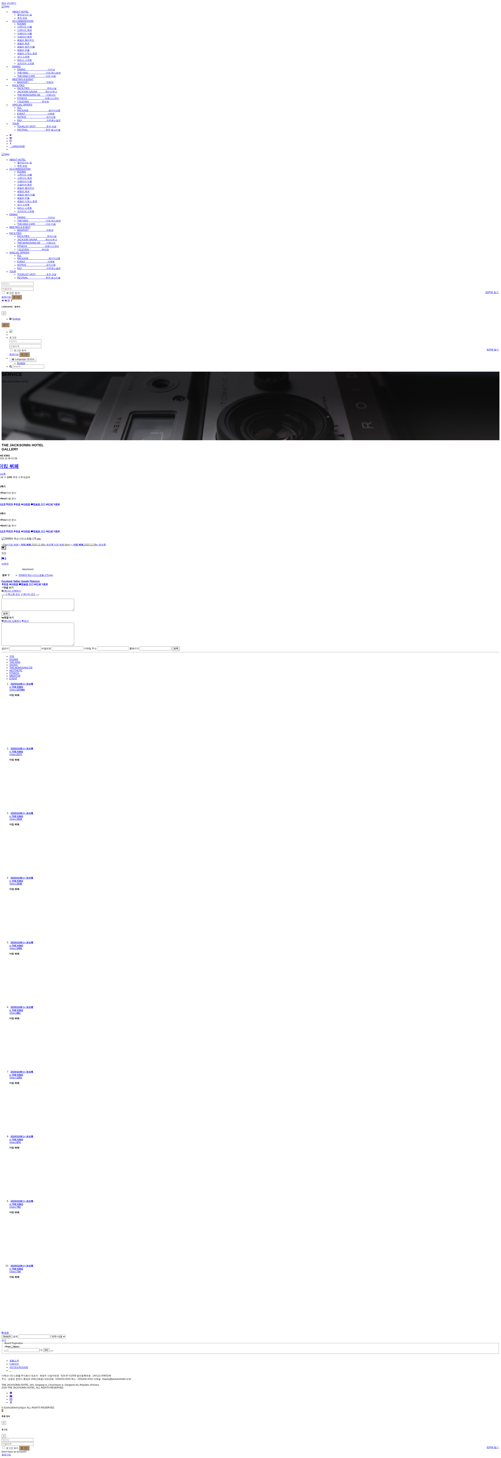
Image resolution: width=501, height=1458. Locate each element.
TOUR (15, 123)
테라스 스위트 (24, 60)
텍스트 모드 (12, 594)
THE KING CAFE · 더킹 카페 (36, 76)
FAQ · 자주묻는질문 (39, 120)
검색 (15, 1336)
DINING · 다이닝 (36, 69)
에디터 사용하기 (12, 620)
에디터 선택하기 (12, 591)
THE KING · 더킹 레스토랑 (39, 73)
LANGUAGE (18, 146)
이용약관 (14, 1364)
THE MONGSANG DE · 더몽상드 (36, 95)
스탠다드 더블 (24, 26)
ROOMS (21, 24)
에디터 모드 (28, 594)
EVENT (13, 678)
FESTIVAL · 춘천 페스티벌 (38, 130)
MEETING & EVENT (22, 79)
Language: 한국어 (24, 359)
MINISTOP (15, 676)
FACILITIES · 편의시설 (37, 88)
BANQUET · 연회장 (35, 82)
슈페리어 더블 (24, 33)
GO (46, 1350)
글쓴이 (5, 648)
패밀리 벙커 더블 (26, 46)
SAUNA (13, 665)
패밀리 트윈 (23, 43)
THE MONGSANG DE (20, 667)
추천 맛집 (22, 18)
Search (7, 1336)
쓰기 (4, 1340)
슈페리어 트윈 (24, 36)
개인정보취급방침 (18, 1367)
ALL (19, 107)
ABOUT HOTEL (20, 11)
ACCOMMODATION (22, 21)
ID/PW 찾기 (492, 292)
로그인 (16, 297)
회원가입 (6, 297)
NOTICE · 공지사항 (36, 117)
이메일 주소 (90, 648)
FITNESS (14, 673)
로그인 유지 (12, 293)
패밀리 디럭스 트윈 (27, 53)
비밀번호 (46, 648)
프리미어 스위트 (25, 63)
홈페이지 (134, 648)
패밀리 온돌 (23, 50)
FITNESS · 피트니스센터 (38, 98)
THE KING (14, 662)
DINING (16, 66)
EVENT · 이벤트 (36, 113)
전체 (11, 656)
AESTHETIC (16, 670)
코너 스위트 (23, 56)
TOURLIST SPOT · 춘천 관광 (36, 126)
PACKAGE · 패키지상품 (38, 110)
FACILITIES (18, 85)
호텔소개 (14, 1360)
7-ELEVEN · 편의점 (33, 101)
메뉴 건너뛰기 (9, 3)
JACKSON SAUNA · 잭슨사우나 (37, 91)
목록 (6, 1332)
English (17, 319)
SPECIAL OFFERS (22, 104)
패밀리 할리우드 (25, 40)
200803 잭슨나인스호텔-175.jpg (36, 575)
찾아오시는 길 (24, 14)
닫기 (5, 324)
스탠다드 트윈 (24, 30)
